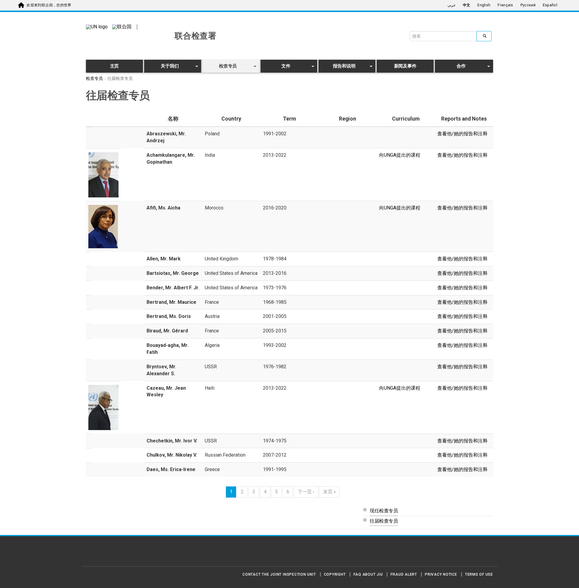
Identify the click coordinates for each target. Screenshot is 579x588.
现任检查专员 (384, 511)
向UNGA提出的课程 (399, 155)
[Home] (107, 553)
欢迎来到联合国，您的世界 (49, 5)
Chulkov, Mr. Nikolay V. (172, 455)
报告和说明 (336, 67)
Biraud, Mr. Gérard (167, 331)
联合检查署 (196, 36)
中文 (466, 5)
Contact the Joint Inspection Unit (279, 574)
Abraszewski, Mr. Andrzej (166, 137)
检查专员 (219, 67)
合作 (450, 67)
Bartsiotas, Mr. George (173, 273)
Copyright (335, 574)
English (483, 5)
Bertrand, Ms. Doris (169, 316)
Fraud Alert (404, 574)
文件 (276, 67)
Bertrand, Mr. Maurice (171, 302)
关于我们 (161, 67)
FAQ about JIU (368, 574)
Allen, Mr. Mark (164, 259)
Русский (528, 5)
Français (505, 5)
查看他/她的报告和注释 (462, 134)
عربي (452, 5)
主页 (114, 66)
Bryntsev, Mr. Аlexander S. (161, 370)
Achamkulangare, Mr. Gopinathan (171, 158)
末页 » (329, 492)
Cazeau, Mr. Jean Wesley (166, 391)
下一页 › (306, 492)
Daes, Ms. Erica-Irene (171, 469)
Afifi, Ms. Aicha (163, 208)
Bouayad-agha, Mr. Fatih (167, 348)
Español (550, 5)
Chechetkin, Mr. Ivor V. (172, 441)
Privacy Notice (441, 574)
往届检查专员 (384, 521)
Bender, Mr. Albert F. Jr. (173, 288)
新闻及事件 (405, 66)
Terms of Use (479, 574)
